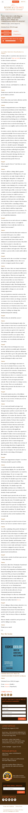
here (18, 600)
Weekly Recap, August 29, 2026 (10, 728)
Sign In (23, 1)
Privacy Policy (19, 806)
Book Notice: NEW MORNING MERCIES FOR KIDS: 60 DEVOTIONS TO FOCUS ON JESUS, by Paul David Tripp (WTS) (14, 734)
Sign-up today (16, 58)
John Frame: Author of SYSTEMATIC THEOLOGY (11, 754)
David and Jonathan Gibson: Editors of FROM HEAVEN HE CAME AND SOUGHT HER (13, 766)
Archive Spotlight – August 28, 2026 (11, 746)
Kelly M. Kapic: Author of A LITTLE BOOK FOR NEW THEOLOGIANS (13, 759)
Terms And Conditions (8, 806)
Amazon (6, 31)
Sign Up (15, 1)
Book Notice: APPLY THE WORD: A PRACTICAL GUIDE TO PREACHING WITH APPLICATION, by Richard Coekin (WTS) (13, 741)
